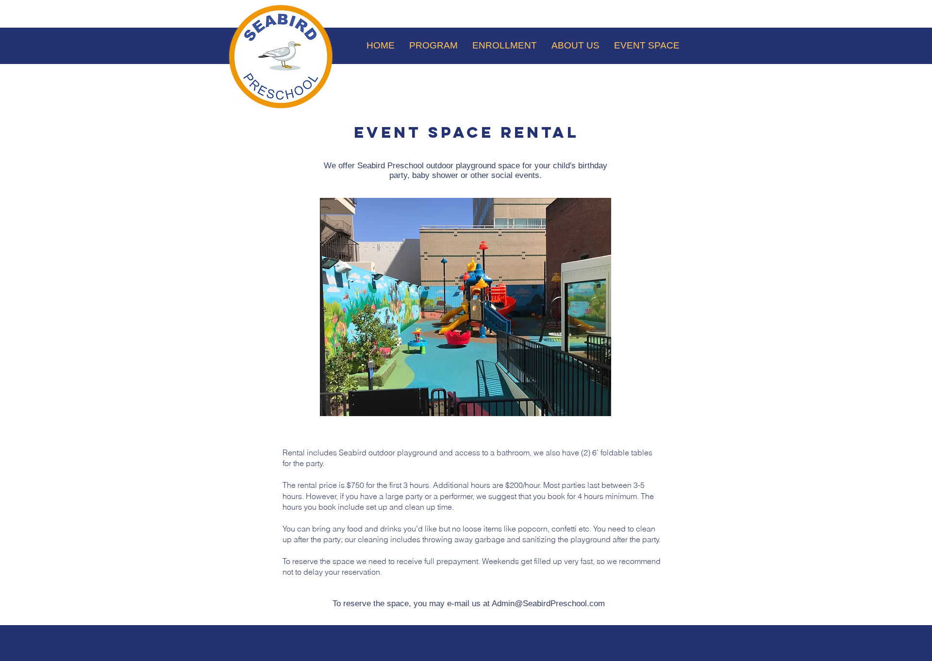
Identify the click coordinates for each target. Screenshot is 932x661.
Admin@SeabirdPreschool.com (548, 603)
